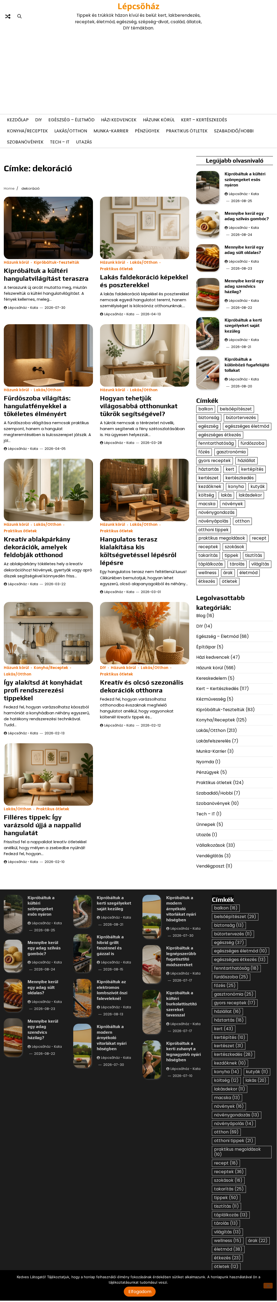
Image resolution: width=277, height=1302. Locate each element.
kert (230, 469)
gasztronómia (231, 452)
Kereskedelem (211, 678)
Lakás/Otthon (70, 131)
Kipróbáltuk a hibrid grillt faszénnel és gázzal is (110, 945)
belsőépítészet (236, 409)
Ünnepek (205, 824)
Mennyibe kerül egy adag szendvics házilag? (244, 286)
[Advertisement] (138, 72)
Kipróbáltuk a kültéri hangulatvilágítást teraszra (46, 274)
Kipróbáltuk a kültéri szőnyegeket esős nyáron (245, 179)
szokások (234, 547)
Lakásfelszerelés (213, 741)
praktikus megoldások (221, 538)
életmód (248, 573)
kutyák (258, 486)
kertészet (208, 478)
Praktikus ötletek (187, 131)
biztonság (208, 417)
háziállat (246, 460)
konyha (236, 486)
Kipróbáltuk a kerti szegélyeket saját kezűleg (243, 325)
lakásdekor (250, 495)
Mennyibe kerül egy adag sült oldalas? (43, 987)
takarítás (208, 555)
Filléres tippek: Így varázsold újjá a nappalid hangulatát (42, 824)
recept (259, 538)
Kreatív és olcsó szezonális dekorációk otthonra (141, 686)
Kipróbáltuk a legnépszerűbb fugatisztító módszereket (181, 956)
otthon (242, 521)
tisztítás (253, 555)
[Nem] (268, 1285)
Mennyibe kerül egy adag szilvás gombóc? (44, 948)
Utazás (84, 142)
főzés (204, 452)
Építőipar (206, 647)
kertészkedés (239, 478)
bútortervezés (241, 417)
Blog (200, 615)
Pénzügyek (147, 131)
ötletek (229, 581)
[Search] (19, 16)
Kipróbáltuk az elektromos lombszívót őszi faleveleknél (112, 989)
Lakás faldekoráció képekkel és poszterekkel (144, 281)
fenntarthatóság (216, 443)
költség (206, 495)
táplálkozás (210, 564)
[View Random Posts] (8, 16)
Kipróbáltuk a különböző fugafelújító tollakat (247, 365)
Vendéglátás (209, 856)
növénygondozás (216, 512)
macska (206, 504)
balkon (205, 409)
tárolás (237, 564)
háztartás (208, 469)
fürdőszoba (252, 443)
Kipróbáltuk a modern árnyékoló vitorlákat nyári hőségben (111, 1037)
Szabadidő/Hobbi (233, 131)
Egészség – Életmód (71, 120)
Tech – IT (59, 142)
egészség (208, 426)
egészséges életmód (247, 426)
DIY (38, 120)
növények (232, 504)
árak (228, 573)
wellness (207, 573)
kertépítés (252, 469)
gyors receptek (214, 460)
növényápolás (213, 521)
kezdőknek (209, 486)
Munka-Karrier (111, 131)
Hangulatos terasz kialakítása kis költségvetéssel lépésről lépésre (138, 550)
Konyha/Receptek (27, 131)
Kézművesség (211, 699)
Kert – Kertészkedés (204, 120)
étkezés (206, 581)
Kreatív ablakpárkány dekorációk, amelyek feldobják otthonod (37, 546)
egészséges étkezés (219, 435)
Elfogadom (139, 1291)
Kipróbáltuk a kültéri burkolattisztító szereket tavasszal (181, 1003)
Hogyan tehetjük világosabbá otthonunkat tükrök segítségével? (139, 405)
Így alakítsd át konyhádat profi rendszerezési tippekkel (43, 690)
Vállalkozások (210, 845)
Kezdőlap (18, 120)
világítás (260, 564)
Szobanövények (25, 142)
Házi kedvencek (118, 120)
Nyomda (205, 762)
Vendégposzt (210, 866)
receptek (208, 547)
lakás (226, 495)
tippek (231, 555)
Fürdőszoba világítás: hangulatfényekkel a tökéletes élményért (37, 405)
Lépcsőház (138, 6)
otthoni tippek (213, 530)
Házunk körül (159, 120)
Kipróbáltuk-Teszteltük (56, 262)
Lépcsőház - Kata (23, 307)
